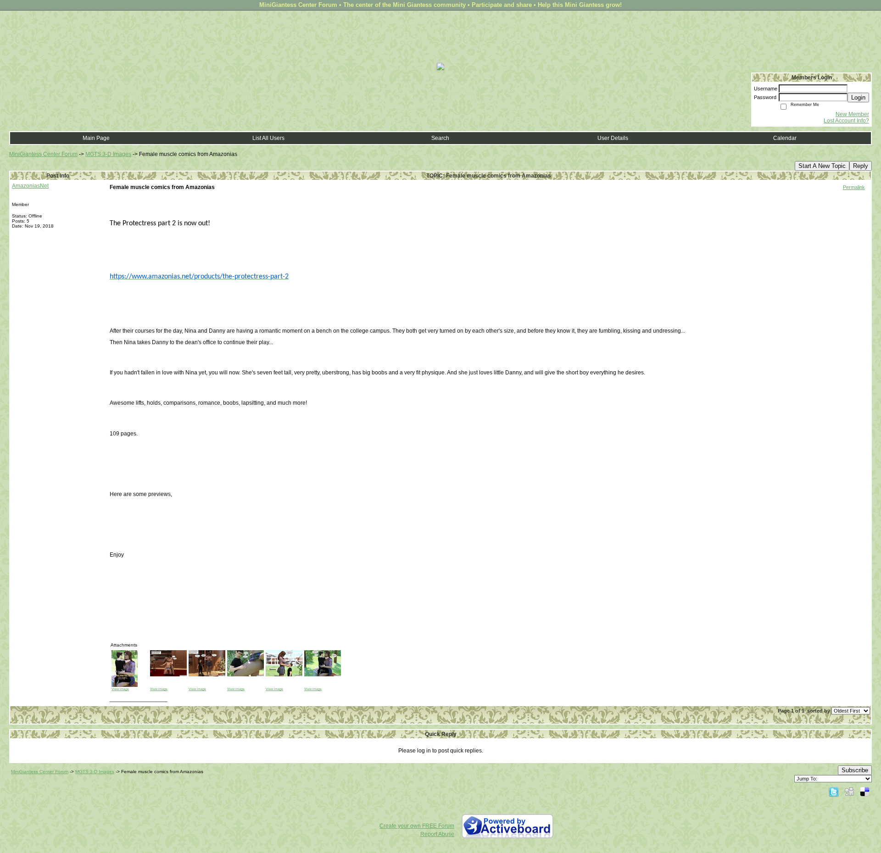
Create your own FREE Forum (416, 826)
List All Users (268, 138)
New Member (852, 114)
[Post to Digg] (849, 791)
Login (858, 97)
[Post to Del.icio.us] (865, 791)
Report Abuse (437, 834)
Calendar (785, 138)
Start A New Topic (822, 165)
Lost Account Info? (846, 120)
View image (120, 689)
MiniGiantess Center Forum (43, 154)
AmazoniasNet (30, 186)
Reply (860, 165)
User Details (612, 138)
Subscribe (855, 770)
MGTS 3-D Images (108, 154)
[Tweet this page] (833, 791)
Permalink (854, 187)
